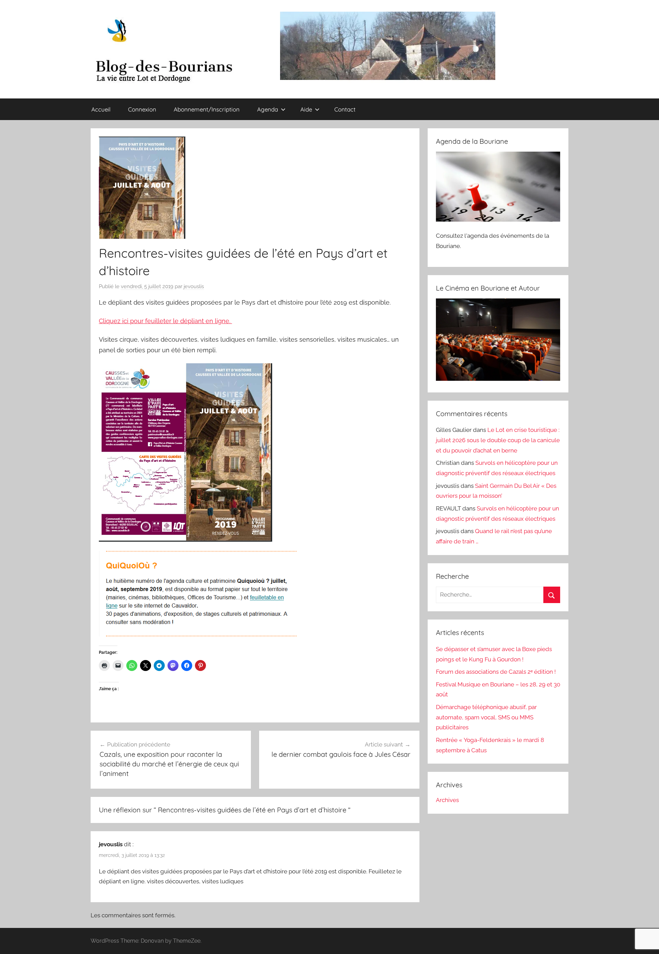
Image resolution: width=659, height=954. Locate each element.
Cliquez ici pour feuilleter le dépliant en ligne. (165, 321)
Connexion (142, 109)
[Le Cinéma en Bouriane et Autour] (498, 378)
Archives (447, 800)
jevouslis (194, 286)
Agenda (267, 109)
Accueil (101, 109)
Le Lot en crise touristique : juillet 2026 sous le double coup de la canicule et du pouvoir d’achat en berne (498, 440)
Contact (345, 109)
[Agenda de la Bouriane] (498, 219)
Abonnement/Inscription (207, 109)
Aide (306, 109)
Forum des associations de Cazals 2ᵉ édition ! (496, 671)
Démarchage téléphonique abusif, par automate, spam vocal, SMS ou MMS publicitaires (486, 717)
